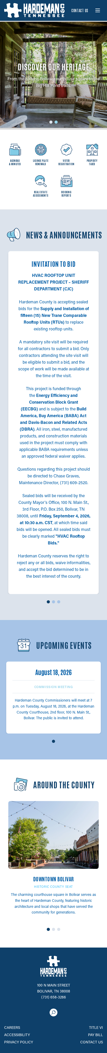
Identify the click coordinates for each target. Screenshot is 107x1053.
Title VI (96, 1027)
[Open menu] (97, 10)
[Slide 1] (50, 122)
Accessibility (17, 1034)
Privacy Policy (18, 1041)
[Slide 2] (56, 122)
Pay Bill (95, 1034)
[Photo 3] (58, 929)
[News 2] (53, 601)
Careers (12, 1027)
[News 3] (58, 601)
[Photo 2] (53, 929)
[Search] (53, 1012)
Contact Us (79, 10)
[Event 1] (53, 741)
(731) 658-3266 (53, 997)
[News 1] (48, 601)
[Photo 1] (48, 929)
